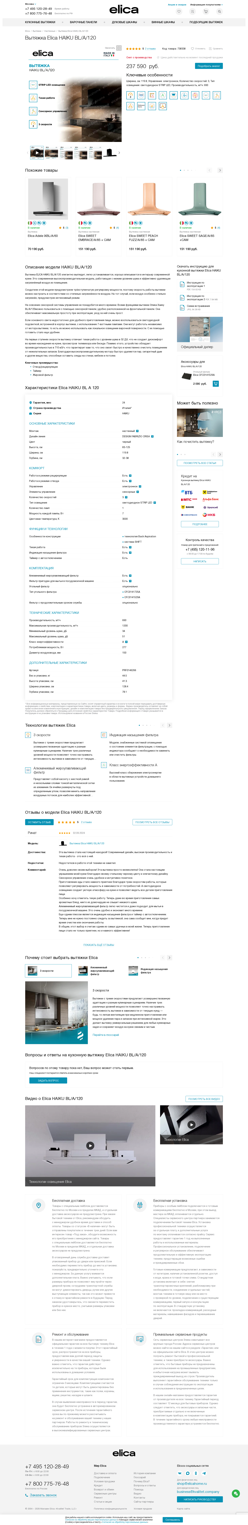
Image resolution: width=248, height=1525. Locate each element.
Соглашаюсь (173, 1519)
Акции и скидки (177, 4)
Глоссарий (140, 1477)
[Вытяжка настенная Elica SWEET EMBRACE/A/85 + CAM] (98, 199)
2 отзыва (150, 48)
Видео (137, 1493)
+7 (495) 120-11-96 (200, 549)
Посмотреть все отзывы (152, 822)
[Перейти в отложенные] (179, 11)
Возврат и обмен (104, 1489)
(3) (67, 228)
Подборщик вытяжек (206, 22)
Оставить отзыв (39, 822)
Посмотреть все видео (204, 1099)
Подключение (102, 1477)
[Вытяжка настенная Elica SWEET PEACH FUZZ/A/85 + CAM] (149, 199)
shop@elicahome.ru (192, 1483)
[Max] (187, 1473)
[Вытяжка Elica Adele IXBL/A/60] (48, 199)
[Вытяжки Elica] (124, 9)
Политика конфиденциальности (110, 1508)
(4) (117, 228)
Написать (200, 561)
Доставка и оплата (105, 1473)
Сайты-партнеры (144, 1501)
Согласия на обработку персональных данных (124, 1522)
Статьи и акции (103, 1501)
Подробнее (199, 524)
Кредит (98, 1485)
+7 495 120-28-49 (38, 8)
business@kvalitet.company (198, 1492)
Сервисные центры (105, 1493)
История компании (145, 1473)
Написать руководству (200, 1499)
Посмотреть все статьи (200, 463)
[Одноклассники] (196, 1473)
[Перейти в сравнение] (192, 11)
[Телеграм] (204, 1473)
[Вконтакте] (179, 1473)
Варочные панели (83, 22)
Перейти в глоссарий (106, 1035)
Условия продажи (104, 1481)
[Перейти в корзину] (206, 11)
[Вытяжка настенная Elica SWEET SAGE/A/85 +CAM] (200, 199)
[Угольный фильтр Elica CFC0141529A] (186, 376)
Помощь (139, 1489)
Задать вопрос (48, 1080)
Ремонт (98, 1497)
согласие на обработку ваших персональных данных (91, 1520)
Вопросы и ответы (145, 1485)
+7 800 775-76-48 (38, 13)
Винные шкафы (163, 22)
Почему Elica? (142, 1481)
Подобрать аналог (209, 66)
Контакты (139, 1497)
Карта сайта (183, 1508)
